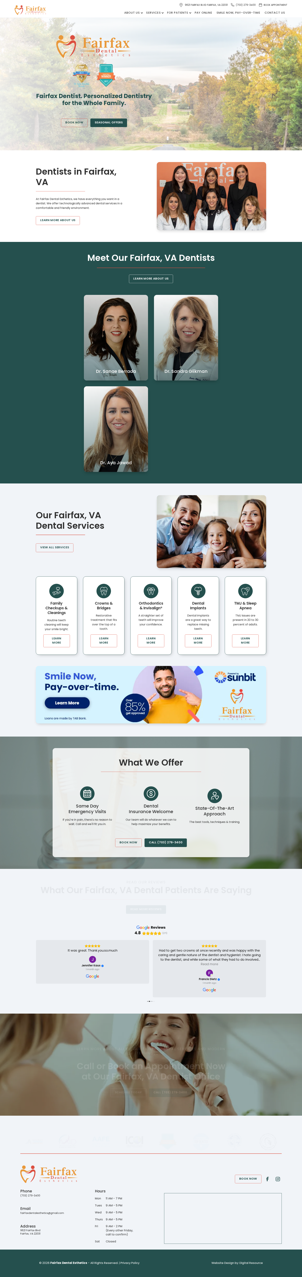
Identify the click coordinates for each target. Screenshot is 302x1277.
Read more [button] (92, 964)
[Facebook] (268, 1179)
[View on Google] (92, 973)
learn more (56, 640)
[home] (31, 10)
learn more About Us (58, 220)
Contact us (275, 13)
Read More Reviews (146, 909)
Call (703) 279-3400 (166, 842)
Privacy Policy (129, 1263)
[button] (133, 13)
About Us (132, 13)
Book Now (74, 122)
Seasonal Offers (109, 122)
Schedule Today (128, 1092)
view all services (54, 547)
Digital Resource (251, 1263)
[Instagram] (278, 1179)
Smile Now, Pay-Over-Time (238, 13)
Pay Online (203, 13)
